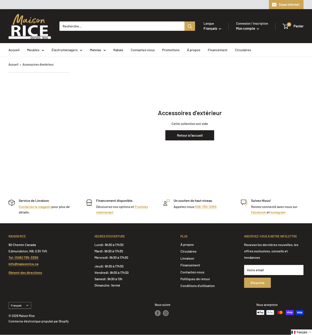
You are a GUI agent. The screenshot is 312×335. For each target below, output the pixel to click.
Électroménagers (65, 50)
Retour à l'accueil (190, 135)
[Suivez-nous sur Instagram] (166, 313)
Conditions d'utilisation (197, 286)
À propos (193, 50)
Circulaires (243, 50)
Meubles (33, 50)
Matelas (95, 50)
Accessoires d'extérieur (38, 64)
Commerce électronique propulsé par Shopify (38, 321)
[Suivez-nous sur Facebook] (158, 313)
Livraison (187, 258)
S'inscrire (257, 283)
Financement (218, 50)
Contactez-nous (143, 50)
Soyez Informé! (289, 4)
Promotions (171, 50)
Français (16, 305)
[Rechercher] (189, 26)
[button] (301, 332)
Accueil (14, 50)
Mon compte (246, 28)
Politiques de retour (195, 279)
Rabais (118, 50)
